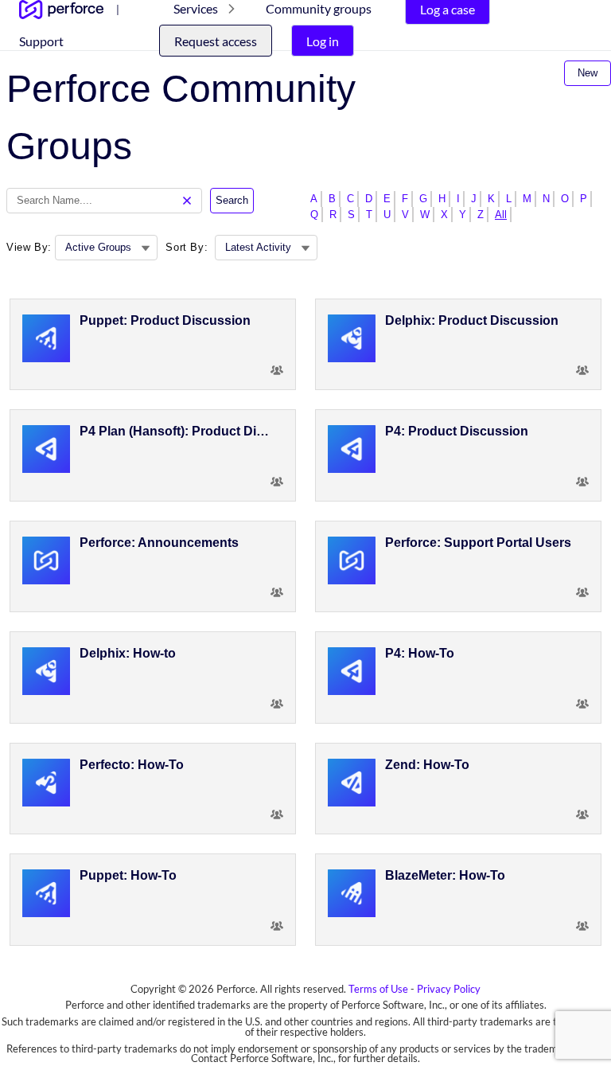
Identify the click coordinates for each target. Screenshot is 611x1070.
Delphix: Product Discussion (471, 320)
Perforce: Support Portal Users (478, 542)
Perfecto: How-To (132, 764)
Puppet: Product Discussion (165, 320)
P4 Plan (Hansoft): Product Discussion (177, 431)
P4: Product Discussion (456, 431)
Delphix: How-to (128, 653)
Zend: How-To (427, 764)
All (501, 215)
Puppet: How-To (128, 875)
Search (232, 200)
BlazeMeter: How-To (445, 875)
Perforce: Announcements (159, 542)
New (587, 73)
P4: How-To (419, 653)
